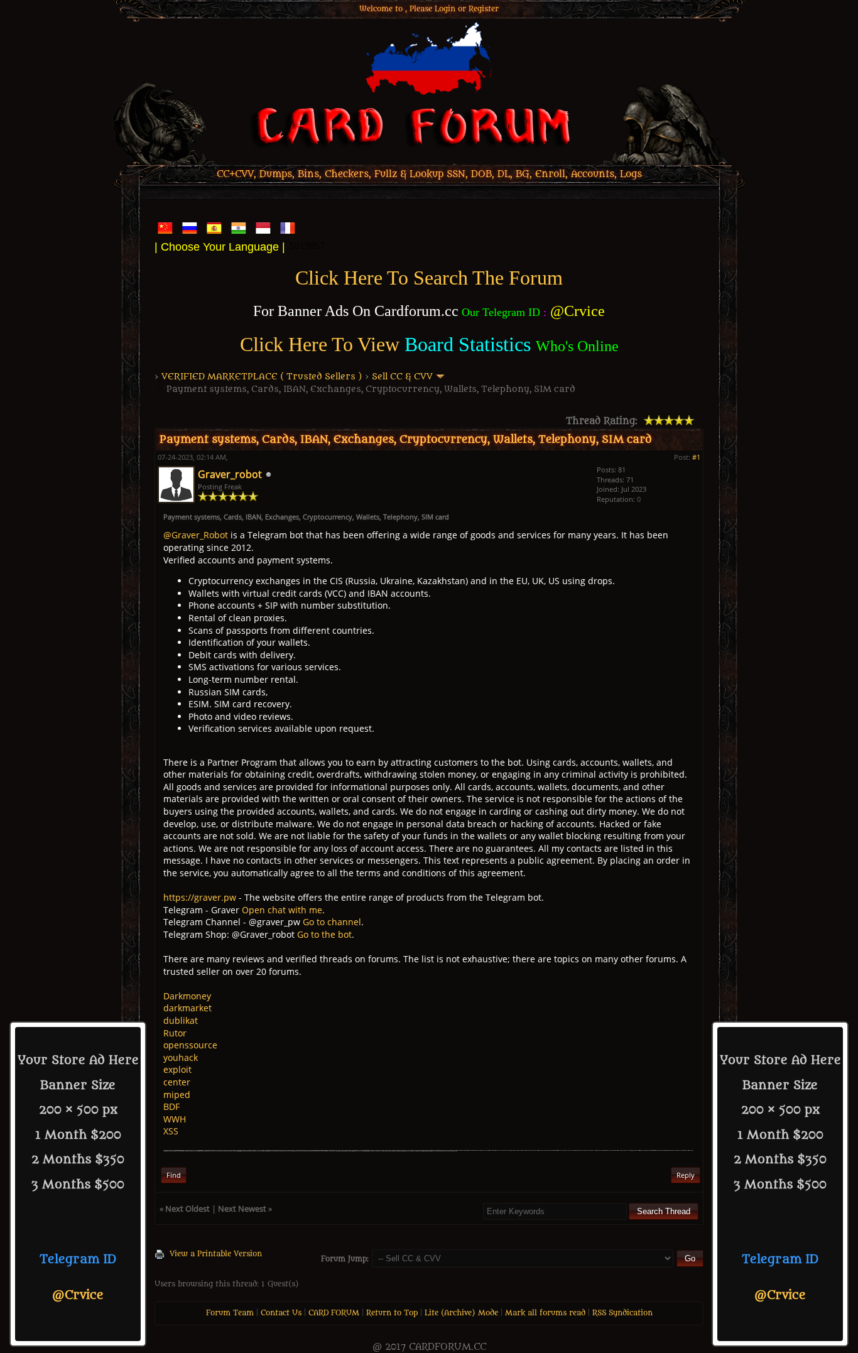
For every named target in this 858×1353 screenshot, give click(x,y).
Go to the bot (324, 934)
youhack (180, 1057)
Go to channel (332, 922)
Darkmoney (187, 996)
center (176, 1082)
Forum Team (230, 1312)
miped (176, 1094)
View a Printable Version (216, 1253)
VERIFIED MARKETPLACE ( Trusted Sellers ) (261, 376)
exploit (177, 1069)
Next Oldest (187, 1208)
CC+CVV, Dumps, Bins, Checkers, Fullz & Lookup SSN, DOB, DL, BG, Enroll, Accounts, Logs (429, 174)
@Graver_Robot (195, 535)
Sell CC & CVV (402, 376)
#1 (696, 457)
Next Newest (242, 1208)
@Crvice (78, 1295)
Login (445, 8)
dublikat (180, 1020)
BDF (171, 1106)
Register (484, 8)
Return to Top (392, 1312)
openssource (190, 1045)
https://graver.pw (199, 897)
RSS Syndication (622, 1312)
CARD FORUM (333, 1312)
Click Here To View (319, 344)
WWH (174, 1119)
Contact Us (281, 1312)
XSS (170, 1131)
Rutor (175, 1033)
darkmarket (187, 1008)
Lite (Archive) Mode (461, 1312)
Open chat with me (282, 910)
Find (173, 1175)
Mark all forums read (545, 1312)
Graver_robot (230, 474)
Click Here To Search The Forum (429, 277)
